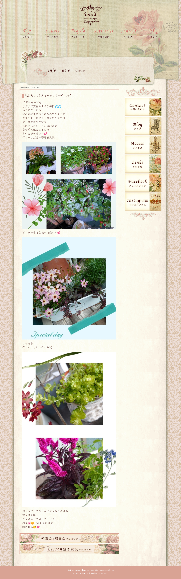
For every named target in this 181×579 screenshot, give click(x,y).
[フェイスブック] (143, 191)
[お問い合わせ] (143, 115)
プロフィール (77, 33)
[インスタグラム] (143, 210)
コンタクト (128, 33)
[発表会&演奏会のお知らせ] (69, 543)
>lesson (85, 570)
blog (154, 33)
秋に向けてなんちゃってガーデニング (48, 95)
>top (69, 570)
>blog (111, 570)
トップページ (27, 33)
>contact (103, 570)
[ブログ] (143, 134)
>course (76, 570)
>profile (94, 570)
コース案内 (52, 33)
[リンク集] (143, 172)
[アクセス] (143, 153)
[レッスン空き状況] (69, 553)
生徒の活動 (103, 33)
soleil (83, 573)
